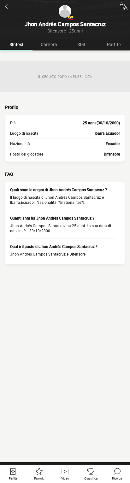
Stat (81, 44)
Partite (114, 44)
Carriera (49, 44)
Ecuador (113, 143)
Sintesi (16, 44)
